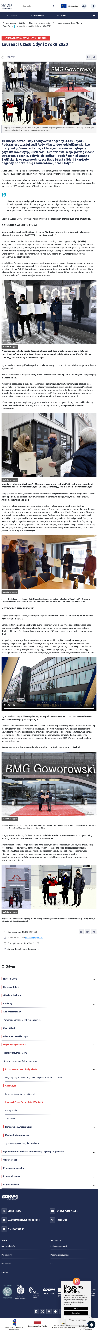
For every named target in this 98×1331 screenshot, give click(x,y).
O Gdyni (23, 23)
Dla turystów (7, 1255)
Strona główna (9, 23)
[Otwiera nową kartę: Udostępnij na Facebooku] (88, 57)
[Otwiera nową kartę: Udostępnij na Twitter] (93, 57)
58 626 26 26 (61, 1220)
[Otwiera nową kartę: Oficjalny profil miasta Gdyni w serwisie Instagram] (55, 1311)
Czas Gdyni (8, 26)
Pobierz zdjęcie (11, 347)
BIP (52, 1264)
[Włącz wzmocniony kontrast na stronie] (93, 6)
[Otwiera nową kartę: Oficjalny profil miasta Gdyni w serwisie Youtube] (49, 1311)
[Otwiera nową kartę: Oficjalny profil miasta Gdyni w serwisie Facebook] (36, 1311)
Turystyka (61, 15)
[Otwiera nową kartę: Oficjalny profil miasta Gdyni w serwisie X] (42, 1311)
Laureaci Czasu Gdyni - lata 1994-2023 (33, 26)
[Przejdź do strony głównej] (7, 6)
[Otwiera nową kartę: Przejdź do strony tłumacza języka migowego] (84, 6)
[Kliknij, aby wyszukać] (54, 6)
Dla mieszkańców (8, 1246)
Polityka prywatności (59, 1246)
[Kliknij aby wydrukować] (93, 931)
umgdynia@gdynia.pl (66, 1211)
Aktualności (12, 15)
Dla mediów (6, 1264)
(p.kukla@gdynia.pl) (34, 937)
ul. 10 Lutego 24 (16, 1229)
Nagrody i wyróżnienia (39, 23)
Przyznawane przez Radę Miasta (67, 23)
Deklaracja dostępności (60, 1255)
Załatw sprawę (37, 15)
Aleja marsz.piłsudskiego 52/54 (24, 1220)
